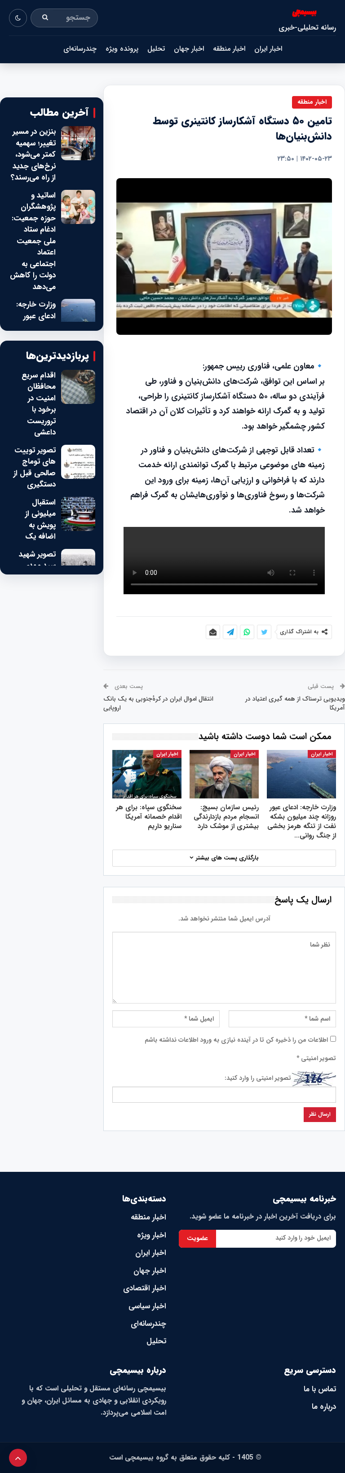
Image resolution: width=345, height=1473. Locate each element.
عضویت (197, 1238)
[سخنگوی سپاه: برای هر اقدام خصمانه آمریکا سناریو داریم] (146, 774)
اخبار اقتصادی (144, 1288)
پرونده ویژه (122, 48)
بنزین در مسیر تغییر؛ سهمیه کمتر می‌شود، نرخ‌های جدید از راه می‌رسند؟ (33, 155)
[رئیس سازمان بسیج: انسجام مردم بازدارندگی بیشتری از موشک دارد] (224, 774)
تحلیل (156, 48)
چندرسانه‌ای (80, 48)
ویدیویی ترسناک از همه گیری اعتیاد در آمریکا (295, 703)
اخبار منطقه (229, 48)
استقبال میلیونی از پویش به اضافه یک (40, 520)
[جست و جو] (45, 18)
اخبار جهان (189, 48)
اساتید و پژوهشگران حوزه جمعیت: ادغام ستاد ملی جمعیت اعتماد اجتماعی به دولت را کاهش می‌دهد (33, 241)
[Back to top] (18, 1458)
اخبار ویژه (151, 1235)
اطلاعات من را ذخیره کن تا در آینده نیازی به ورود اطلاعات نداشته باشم (236, 1040)
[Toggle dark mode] (18, 18)
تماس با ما (320, 1389)
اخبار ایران (268, 48)
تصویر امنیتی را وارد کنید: (258, 1078)
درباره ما (324, 1407)
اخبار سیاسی (147, 1306)
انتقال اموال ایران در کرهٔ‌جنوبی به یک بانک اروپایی (158, 703)
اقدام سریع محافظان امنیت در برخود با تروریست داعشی (39, 404)
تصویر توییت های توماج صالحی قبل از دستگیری (34, 468)
